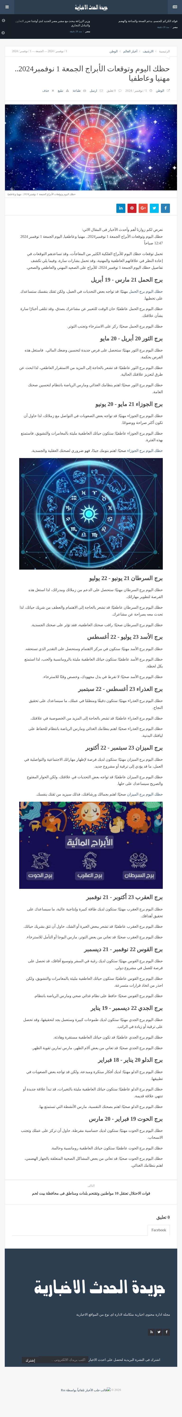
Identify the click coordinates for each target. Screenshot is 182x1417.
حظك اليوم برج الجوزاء (145, 451)
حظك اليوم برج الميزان (145, 794)
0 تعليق (111, 90)
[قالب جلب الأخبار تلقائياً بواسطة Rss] (86, 1390)
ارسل (93, 90)
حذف (45, 90)
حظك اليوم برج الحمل (146, 291)
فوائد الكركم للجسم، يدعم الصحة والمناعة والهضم (112, 21)
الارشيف (148, 51)
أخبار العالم (130, 51)
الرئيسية (164, 51)
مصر (52, 31)
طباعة (77, 90)
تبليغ (60, 90)
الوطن (113, 51)
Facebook (158, 1230)
